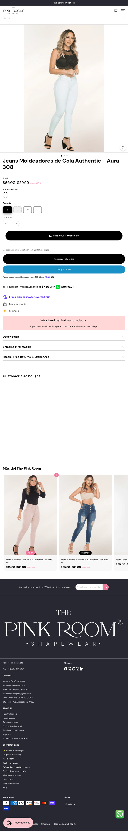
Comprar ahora (64, 269)
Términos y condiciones (13, 730)
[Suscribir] (106, 587)
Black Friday (8, 779)
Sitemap (45, 823)
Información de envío (12, 775)
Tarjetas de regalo (10, 722)
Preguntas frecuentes (12, 755)
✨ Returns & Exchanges (13, 750)
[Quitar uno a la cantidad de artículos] (5, 223)
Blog (5, 787)
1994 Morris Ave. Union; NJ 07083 (18, 698)
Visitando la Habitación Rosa (15, 738)
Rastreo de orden (10, 763)
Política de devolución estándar (16, 767)
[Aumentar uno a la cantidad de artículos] (17, 223)
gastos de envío (12, 250)
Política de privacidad (12, 726)
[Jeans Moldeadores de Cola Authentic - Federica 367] (85, 523)
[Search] (122, 18)
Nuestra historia (10, 714)
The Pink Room (29, 468)
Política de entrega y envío (14, 771)
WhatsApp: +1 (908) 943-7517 (16, 689)
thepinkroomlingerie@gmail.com (17, 693)
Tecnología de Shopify (65, 823)
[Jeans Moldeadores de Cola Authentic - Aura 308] (24, 420)
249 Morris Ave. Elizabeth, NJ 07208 (18, 702)
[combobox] (64, 18)
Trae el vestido (9, 759)
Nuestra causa (9, 718)
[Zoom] (123, 148)
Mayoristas (7, 734)
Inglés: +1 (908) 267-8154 (14, 681)
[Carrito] (115, 11)
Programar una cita (11, 783)
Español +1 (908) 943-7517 (14, 685)
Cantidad (7, 217)
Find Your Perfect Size (66, 235)
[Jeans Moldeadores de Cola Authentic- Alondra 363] (30, 523)
